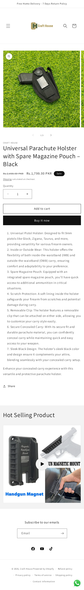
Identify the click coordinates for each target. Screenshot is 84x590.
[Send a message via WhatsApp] (77, 583)
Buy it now (42, 220)
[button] (8, 25)
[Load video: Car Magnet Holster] (42, 464)
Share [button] (11, 386)
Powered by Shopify (43, 568)
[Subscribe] (62, 533)
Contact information (44, 581)
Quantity (8, 186)
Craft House (26, 568)
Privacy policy (23, 575)
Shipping (7, 179)
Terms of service (43, 575)
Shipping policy (63, 575)
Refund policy (65, 568)
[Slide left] (33, 135)
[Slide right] (50, 135)
